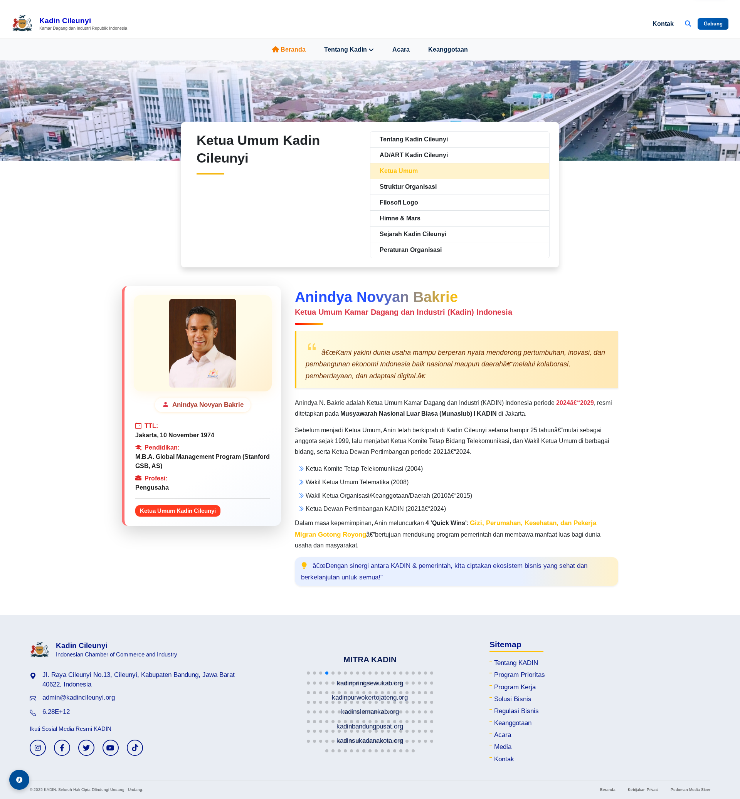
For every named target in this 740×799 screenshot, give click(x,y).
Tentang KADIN (516, 662)
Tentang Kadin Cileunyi (414, 139)
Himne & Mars (400, 218)
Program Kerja (515, 687)
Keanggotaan (448, 49)
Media (502, 746)
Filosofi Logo (399, 202)
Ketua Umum (399, 171)
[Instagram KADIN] (38, 748)
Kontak (663, 23)
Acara (401, 49)
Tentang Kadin (345, 49)
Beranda (293, 49)
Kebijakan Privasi (643, 789)
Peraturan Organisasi (411, 250)
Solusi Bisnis (512, 699)
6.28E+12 (56, 711)
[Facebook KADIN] (62, 748)
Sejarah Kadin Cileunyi (413, 234)
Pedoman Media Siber (690, 789)
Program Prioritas (519, 674)
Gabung (713, 24)
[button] (308, 673)
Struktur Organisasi (408, 186)
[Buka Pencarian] (687, 24)
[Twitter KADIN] (86, 748)
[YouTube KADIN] (111, 748)
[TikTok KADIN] (135, 748)
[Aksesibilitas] (19, 780)
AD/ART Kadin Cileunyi (414, 155)
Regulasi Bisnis (516, 711)
